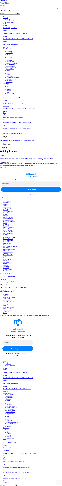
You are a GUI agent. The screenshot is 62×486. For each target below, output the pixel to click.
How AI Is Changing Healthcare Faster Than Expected (17, 389)
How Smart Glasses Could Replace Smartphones (15, 103)
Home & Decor (10, 69)
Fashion (8, 73)
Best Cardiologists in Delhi (10, 28)
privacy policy (33, 194)
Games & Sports (10, 66)
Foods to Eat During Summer (10, 44)
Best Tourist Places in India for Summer (13, 117)
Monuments (9, 76)
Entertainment (10, 50)
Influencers (6, 243)
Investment (9, 57)
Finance (6, 226)
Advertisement (10, 22)
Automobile (9, 53)
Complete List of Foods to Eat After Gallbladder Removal (18, 39)
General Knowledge (9, 231)
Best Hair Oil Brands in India (7, 276)
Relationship (9, 82)
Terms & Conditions (8, 307)
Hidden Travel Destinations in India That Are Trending (17, 128)
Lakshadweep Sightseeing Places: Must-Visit (14, 133)
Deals (5, 214)
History (8, 74)
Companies (9, 56)
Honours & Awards (9, 240)
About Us (5, 18)
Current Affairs (8, 211)
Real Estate (9, 80)
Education (9, 51)
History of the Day (11, 67)
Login (57, 8)
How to (6, 242)
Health (5, 23)
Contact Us (6, 137)
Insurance (6, 244)
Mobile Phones (10, 93)
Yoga (5, 271)
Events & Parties (10, 61)
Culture (8, 70)
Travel (4, 113)
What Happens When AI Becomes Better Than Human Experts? (19, 108)
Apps (7, 86)
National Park (8, 255)
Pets (4, 257)
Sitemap (5, 313)
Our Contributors (10, 21)
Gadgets (8, 89)
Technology (6, 83)
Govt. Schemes (8, 233)
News (5, 256)
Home (4, 16)
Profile (60, 8)
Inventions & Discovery (12, 77)
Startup (8, 58)
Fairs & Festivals (8, 220)
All (7, 85)
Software (8, 92)
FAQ (5, 223)
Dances (8, 71)
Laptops (8, 90)
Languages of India (11, 79)
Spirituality (6, 263)
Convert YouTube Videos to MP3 (11, 97)
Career (5, 205)
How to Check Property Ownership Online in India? (13, 287)
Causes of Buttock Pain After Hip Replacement (15, 33)
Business (8, 54)
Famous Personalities (11, 63)
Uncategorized (7, 269)
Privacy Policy (7, 308)
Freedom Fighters (10, 64)
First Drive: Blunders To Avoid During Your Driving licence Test (26, 159)
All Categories (7, 48)
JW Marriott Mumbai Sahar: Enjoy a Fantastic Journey (17, 122)
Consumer (2, 155)
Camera (8, 87)
